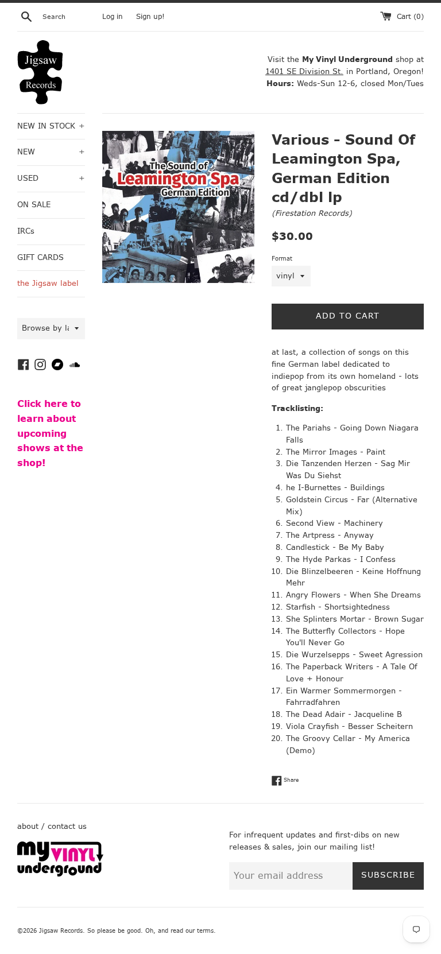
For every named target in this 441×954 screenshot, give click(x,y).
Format (282, 258)
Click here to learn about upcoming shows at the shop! (50, 433)
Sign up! (150, 16)
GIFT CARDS (40, 257)
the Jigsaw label (48, 283)
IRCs (25, 231)
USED (51, 178)
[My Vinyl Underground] (60, 874)
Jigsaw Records (61, 930)
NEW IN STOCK (51, 126)
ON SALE (34, 205)
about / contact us (52, 826)
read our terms (192, 930)
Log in (112, 16)
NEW (51, 152)
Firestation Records (312, 213)
